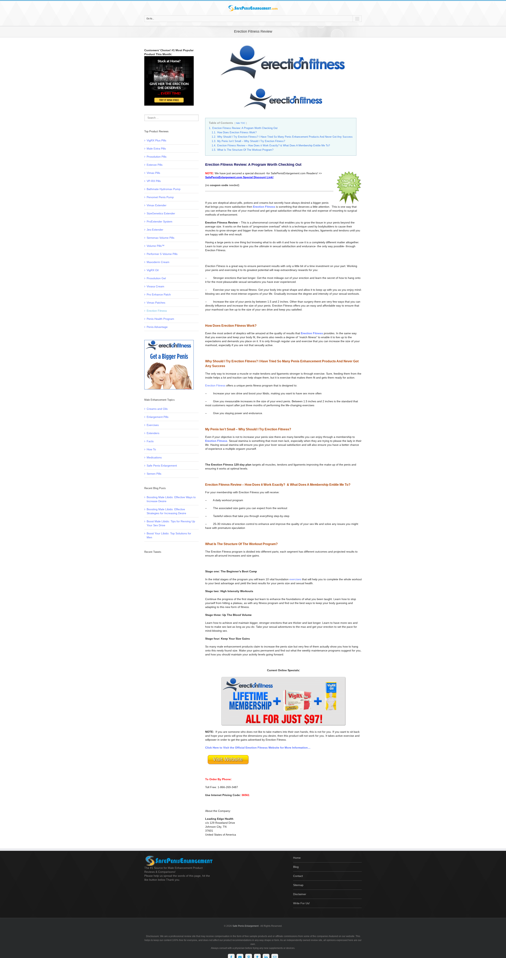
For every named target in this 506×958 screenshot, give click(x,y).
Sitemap (298, 885)
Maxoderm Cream (158, 262)
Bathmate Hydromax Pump (163, 189)
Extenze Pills (154, 164)
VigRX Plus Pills (156, 140)
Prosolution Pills (156, 156)
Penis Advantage (157, 326)
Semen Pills (154, 473)
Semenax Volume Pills (160, 237)
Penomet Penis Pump (160, 197)
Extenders (153, 433)
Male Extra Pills (156, 148)
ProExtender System (159, 221)
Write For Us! (301, 903)
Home (297, 857)
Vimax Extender (156, 205)
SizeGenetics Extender (161, 213)
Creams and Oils (157, 408)
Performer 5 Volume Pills (162, 254)
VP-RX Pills (154, 181)
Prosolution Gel (156, 278)
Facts (150, 441)
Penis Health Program (160, 318)
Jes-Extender (155, 229)
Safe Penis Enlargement (162, 465)
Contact (298, 876)
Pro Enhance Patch (159, 294)
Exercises (153, 425)
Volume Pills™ (155, 245)
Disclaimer (299, 894)
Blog (296, 866)
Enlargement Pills (157, 416)
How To (151, 449)
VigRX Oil (153, 270)
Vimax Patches (156, 302)
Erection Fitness (215, 385)
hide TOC (240, 123)
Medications (154, 457)
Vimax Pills (153, 172)
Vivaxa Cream (155, 286)
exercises (295, 579)
